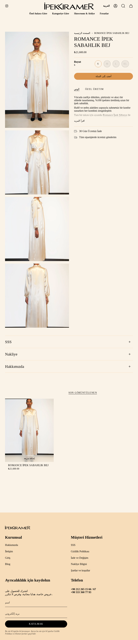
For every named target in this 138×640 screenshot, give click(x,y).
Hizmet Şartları (21, 634)
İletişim (9, 551)
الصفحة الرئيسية (82, 33)
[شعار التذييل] (17, 527)
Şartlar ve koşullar (80, 570)
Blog (7, 564)
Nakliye (11, 354)
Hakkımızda (14, 366)
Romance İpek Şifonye (115, 115)
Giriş (7, 557)
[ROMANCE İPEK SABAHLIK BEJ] (29, 430)
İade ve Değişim (79, 557)
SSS (8, 342)
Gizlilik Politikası (80, 551)
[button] (38, 14)
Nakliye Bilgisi (79, 564)
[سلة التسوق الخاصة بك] (131, 6)
